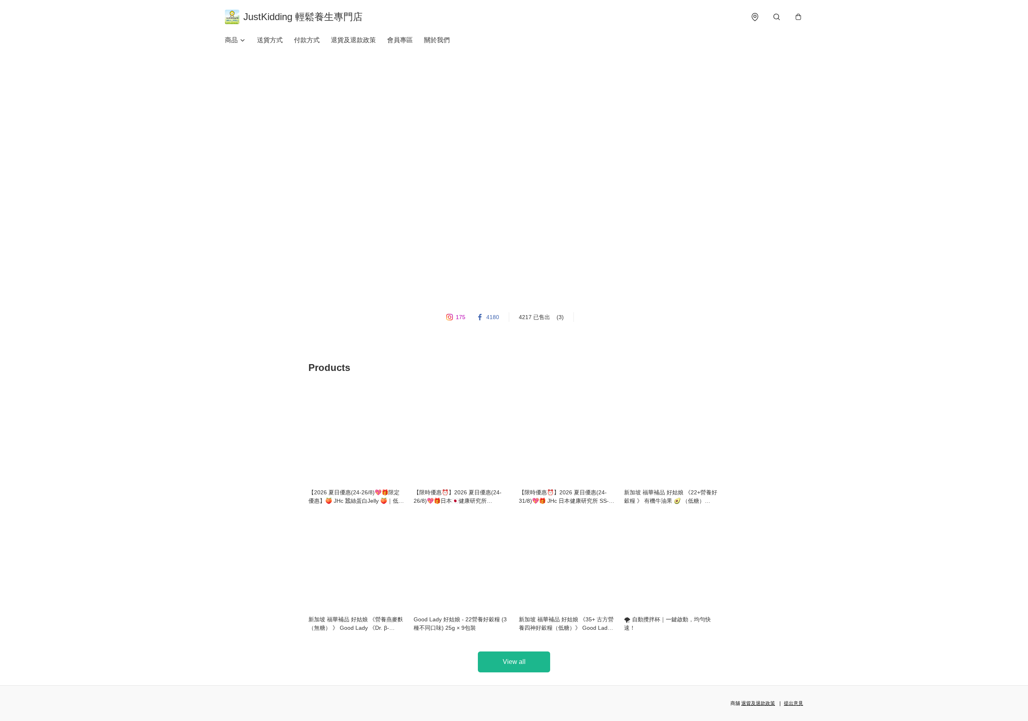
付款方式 (307, 40)
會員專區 (400, 40)
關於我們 (437, 40)
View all (514, 661)
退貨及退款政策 (353, 40)
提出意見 (793, 703)
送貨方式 (270, 40)
